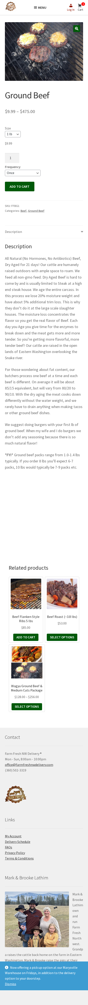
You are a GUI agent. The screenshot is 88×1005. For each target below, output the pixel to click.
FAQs (8, 847)
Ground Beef (36, 211)
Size (8, 128)
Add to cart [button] (25, 637)
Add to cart (19, 186)
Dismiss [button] (10, 984)
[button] (76, 28)
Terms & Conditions (19, 858)
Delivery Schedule (17, 841)
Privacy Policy (15, 853)
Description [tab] (13, 231)
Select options (62, 637)
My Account (13, 836)
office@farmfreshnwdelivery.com (29, 764)
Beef (23, 211)
